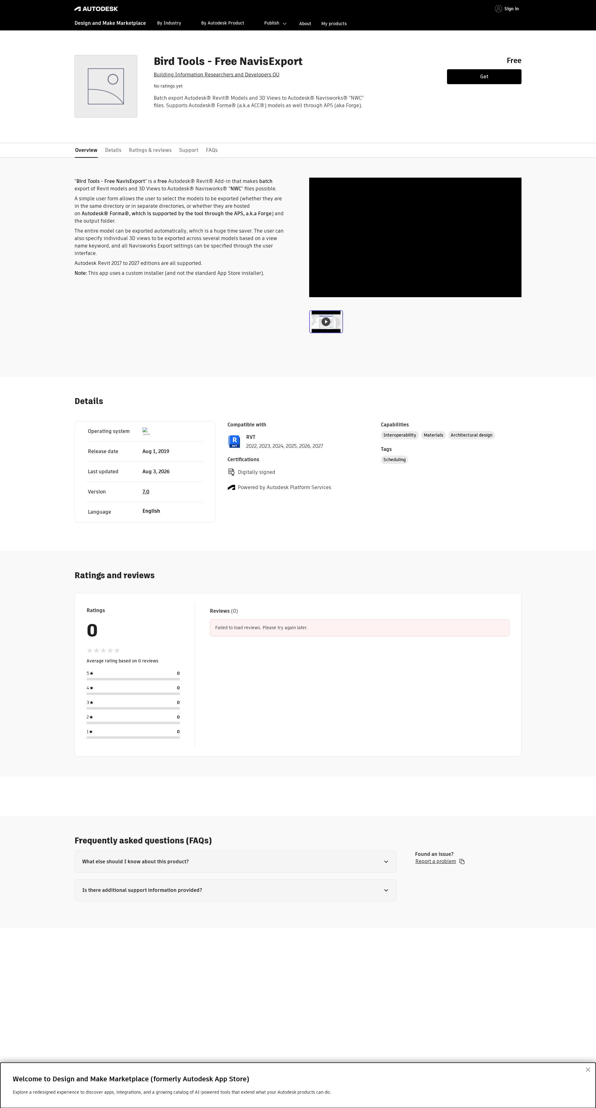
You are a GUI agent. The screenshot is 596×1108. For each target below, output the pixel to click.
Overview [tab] (86, 150)
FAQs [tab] (212, 150)
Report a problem (435, 861)
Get (484, 76)
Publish (271, 23)
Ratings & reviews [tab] (150, 150)
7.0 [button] (145, 491)
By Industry (169, 23)
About (305, 23)
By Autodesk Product (222, 23)
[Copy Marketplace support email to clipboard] (462, 861)
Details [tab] (113, 150)
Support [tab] (188, 150)
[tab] (326, 323)
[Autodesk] (96, 8)
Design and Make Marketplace (110, 23)
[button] (235, 862)
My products (334, 23)
